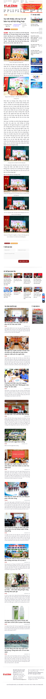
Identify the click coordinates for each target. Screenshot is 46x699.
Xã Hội (5, 15)
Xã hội (11, 10)
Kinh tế (16, 10)
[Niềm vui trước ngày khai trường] (15, 435)
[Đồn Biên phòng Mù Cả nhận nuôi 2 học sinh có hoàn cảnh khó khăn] (38, 275)
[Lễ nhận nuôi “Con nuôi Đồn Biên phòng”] (16, 406)
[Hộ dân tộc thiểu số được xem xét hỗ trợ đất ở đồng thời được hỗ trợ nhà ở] (16, 551)
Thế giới (18, 10)
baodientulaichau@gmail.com (21, 679)
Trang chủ (5, 10)
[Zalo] (43, 299)
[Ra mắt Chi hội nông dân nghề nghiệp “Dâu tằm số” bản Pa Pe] (28, 275)
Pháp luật (38, 10)
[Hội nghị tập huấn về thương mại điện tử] (18, 275)
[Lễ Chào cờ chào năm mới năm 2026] (36, 19)
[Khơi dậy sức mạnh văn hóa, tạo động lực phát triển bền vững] (16, 489)
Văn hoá (13, 10)
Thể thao (21, 10)
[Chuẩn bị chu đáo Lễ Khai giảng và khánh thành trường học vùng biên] (28, 289)
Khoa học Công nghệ (26, 10)
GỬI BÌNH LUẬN (24, 261)
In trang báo (7, 29)
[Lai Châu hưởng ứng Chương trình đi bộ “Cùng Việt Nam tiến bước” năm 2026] (8, 275)
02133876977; (20, 678)
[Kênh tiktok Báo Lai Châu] (43, 301)
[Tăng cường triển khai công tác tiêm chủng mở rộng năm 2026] (8, 289)
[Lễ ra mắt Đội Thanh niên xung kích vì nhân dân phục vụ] (38, 289)
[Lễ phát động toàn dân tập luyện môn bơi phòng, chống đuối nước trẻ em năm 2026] (16, 641)
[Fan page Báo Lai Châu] (43, 295)
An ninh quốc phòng (32, 10)
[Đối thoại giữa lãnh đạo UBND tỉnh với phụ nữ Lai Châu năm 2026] (16, 315)
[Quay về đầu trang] (43, 696)
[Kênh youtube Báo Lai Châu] (43, 297)
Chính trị (8, 10)
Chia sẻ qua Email (14, 29)
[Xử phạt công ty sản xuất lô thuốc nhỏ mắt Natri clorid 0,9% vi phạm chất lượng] (16, 613)
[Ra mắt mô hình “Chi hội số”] (18, 289)
